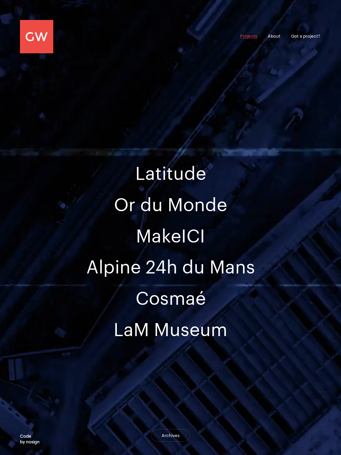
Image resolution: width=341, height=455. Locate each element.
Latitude (170, 173)
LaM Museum (170, 329)
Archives (170, 435)
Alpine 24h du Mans (170, 266)
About (274, 36)
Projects (248, 36)
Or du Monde (170, 204)
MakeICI (170, 235)
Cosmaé (171, 298)
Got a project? (305, 36)
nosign (33, 441)
